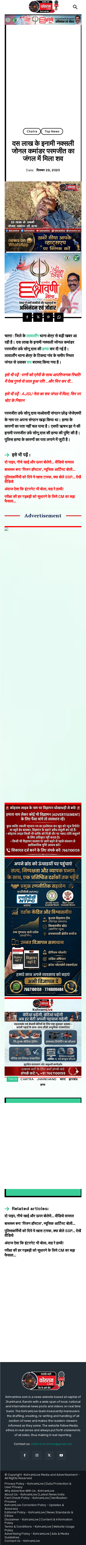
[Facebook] (27, 317)
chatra (26, 1079)
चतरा (63, 1079)
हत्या (45, 348)
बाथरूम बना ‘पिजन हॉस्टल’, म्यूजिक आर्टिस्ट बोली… (40, 469)
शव (29, 362)
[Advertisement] (43, 78)
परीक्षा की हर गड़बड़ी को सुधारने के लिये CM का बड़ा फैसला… (40, 499)
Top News (51, 131)
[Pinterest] (48, 317)
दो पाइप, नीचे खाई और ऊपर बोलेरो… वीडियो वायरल (39, 462)
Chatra (32, 131)
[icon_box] (18, 455)
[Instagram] (36, 1455)
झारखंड (73, 1079)
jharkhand (47, 1079)
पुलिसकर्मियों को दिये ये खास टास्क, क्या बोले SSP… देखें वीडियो (43, 479)
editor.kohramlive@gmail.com (51, 1444)
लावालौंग (32, 335)
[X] (37, 317)
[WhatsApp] (59, 317)
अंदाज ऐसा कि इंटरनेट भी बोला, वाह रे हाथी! (34, 488)
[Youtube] (61, 1455)
